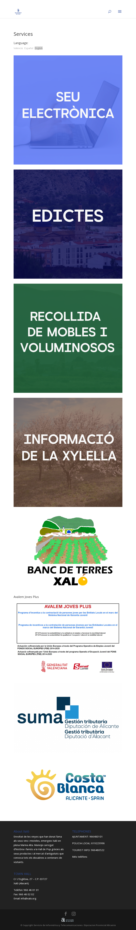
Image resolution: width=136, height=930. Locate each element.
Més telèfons (79, 856)
